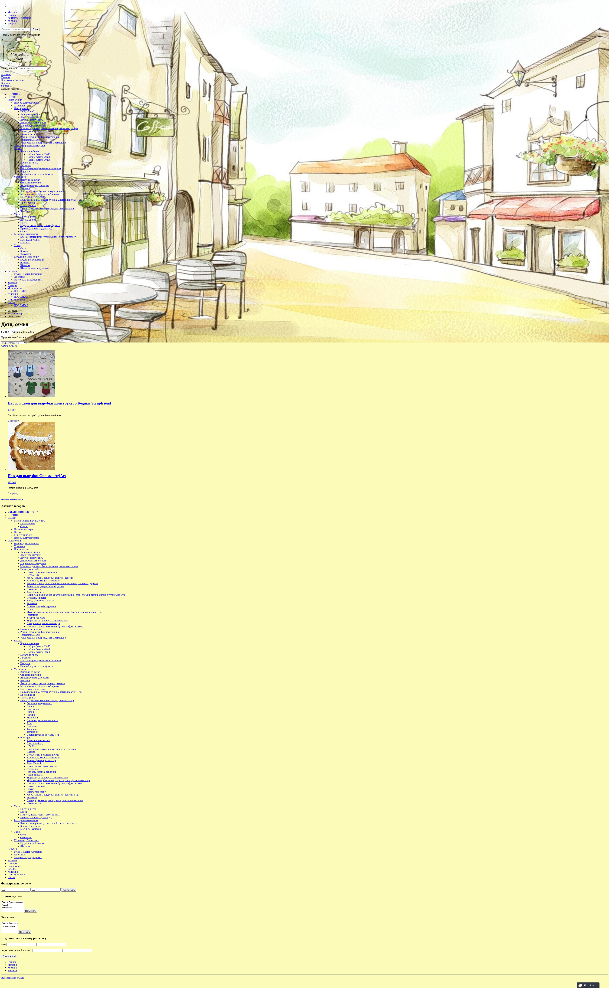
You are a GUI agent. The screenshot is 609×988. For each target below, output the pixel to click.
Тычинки (32, 729)
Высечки (25, 188)
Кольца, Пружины (30, 239)
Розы (29, 723)
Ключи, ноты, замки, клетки (42, 766)
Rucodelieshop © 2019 (12, 977)
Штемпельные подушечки (34, 268)
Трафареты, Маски (30, 139)
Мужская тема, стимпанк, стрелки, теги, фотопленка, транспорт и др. (64, 612)
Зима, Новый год (36, 592)
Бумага (18, 148)
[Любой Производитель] (12, 902)
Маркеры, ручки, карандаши (29, 145)
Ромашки (32, 726)
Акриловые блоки (30, 114)
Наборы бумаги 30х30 (38, 159)
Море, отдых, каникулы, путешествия (47, 620)
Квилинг (12, 282)
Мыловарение (15, 288)
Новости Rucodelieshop (12, 499)
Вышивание (14, 866)
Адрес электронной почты (16, 950)
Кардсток (25, 171)
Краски (24, 222)
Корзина (12, 20)
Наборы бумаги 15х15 (38, 154)
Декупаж (12, 271)
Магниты (25, 242)
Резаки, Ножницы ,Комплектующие (39, 137)
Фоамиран (26, 254)
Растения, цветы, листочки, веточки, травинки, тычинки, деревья (62, 583)
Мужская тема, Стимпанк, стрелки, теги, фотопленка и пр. (58, 780)
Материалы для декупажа (28, 279)
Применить (30, 911)
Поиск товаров (9, 68)
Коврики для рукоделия (33, 125)
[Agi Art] (12, 905)
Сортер (24, 526)
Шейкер (31, 751)
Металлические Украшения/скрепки (39, 194)
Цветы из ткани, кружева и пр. (43, 734)
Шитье (11, 302)
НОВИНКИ (14, 94)
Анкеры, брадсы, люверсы (34, 185)
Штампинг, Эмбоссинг (26, 256)
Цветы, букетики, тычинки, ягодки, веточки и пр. (47, 208)
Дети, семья (33, 575)
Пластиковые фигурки (32, 197)
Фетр (23, 248)
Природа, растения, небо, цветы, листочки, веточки (55, 800)
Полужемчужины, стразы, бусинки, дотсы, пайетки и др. (51, 199)
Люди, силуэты (35, 774)
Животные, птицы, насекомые (43, 580)
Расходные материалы (26, 234)
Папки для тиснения (31, 134)
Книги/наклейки (23, 535)
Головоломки (27, 523)
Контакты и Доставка (19, 17)
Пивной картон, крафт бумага (36, 174)
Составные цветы (36, 597)
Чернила (24, 262)
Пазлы (17, 532)
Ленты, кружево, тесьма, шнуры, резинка (42, 191)
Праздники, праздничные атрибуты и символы (52, 749)
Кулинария (32, 769)
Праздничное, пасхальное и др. (43, 623)
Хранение (19, 105)
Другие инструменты (31, 119)
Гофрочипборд (35, 743)
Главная (12, 15)
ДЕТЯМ (12, 97)
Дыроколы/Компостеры (33, 122)
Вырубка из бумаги (30, 179)
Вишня (30, 706)
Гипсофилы (33, 709)
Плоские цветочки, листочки (42, 720)
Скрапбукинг (15, 99)
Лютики (31, 714)
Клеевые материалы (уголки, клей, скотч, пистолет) (48, 236)
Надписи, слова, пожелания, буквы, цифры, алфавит (55, 626)
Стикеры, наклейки (31, 182)
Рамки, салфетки (36, 786)
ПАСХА (31, 746)
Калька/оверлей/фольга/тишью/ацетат (40, 168)
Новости (12, 970)
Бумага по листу (29, 162)
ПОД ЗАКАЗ (27, 111)
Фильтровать (68, 890)
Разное (30, 609)
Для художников (16, 299)
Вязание (12, 868)
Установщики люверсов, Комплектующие (43, 142)
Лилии (30, 712)
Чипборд (25, 211)
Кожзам (24, 251)
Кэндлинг (13, 294)
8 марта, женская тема (38, 740)
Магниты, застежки (31, 829)
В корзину (13, 420)
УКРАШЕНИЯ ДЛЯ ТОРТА (23, 512)
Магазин (12, 12)
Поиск (35, 29)
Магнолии (32, 717)
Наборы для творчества (26, 102)
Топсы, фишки (28, 205)
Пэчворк (12, 285)
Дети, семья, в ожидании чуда (43, 754)
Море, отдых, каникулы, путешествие (47, 777)
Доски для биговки (30, 117)
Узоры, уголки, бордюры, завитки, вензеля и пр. (53, 794)
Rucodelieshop (15, 313)
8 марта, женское (36, 617)
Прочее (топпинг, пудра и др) (36, 228)
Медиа (17, 214)
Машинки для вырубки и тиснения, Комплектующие (49, 128)
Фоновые (32, 603)
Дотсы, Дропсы (28, 219)
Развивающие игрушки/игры (29, 520)
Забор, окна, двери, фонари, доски (45, 586)
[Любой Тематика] (9, 923)
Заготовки (25, 165)
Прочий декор (28, 202)
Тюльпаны (32, 731)
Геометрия (32, 614)
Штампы (25, 265)
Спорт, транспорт (36, 791)
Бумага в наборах (29, 151)
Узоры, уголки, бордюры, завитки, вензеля (50, 577)
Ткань (17, 245)
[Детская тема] (9, 926)
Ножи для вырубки (30, 131)
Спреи (23, 231)
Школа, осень (34, 589)
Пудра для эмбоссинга (32, 259)
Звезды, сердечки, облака (40, 600)
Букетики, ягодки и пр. (39, 703)
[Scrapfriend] (12, 907)
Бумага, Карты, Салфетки (28, 274)
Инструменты (21, 108)
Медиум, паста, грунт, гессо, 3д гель (40, 225)
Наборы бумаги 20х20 (38, 157)
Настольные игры (23, 529)
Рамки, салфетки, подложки (42, 572)
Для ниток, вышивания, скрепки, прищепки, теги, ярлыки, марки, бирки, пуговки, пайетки (76, 594)
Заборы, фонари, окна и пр (41, 760)
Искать (6, 71)
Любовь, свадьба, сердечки (41, 606)
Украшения (20, 177)
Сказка (30, 789)
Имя (3, 944)
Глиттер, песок (28, 216)
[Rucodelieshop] (19, 65)
